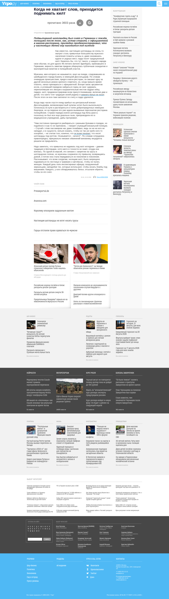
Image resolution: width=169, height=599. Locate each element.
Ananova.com (40, 200)
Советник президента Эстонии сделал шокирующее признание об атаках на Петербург (38, 487)
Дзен (92, 577)
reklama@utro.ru (121, 580)
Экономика (47, 4)
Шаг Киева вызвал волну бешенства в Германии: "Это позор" (97, 493)
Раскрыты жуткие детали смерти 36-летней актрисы (49, 293)
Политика (36, 4)
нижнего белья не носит (92, 94)
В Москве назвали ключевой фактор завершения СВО (67, 511)
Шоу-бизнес (24, 4)
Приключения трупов (52, 33)
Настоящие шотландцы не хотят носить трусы (56, 220)
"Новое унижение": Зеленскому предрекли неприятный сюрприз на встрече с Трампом (127, 499)
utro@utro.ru (120, 573)
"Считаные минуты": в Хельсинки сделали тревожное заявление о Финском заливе (40, 505)
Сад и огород (59, 4)
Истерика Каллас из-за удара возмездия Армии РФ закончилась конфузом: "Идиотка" (98, 487)
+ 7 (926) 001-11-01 (122, 578)
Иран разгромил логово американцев (127, 510)
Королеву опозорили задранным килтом (54, 210)
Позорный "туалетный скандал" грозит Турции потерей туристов (98, 498)
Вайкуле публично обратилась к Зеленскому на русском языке (37, 498)
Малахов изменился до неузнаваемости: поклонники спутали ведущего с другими (90, 287)
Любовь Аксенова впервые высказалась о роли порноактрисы (99, 505)
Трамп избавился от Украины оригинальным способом (36, 493)
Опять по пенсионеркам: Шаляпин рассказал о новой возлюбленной (87, 302)
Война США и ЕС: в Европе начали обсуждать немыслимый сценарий (126, 505)
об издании (61, 565)
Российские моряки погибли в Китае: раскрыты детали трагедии (49, 286)
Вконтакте (95, 565)
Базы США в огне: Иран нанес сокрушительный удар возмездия (66, 505)
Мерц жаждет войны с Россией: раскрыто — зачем (99, 511)
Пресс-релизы (73, 4)
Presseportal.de (41, 191)
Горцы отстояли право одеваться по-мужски (55, 230)
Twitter (94, 573)
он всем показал (82, 133)
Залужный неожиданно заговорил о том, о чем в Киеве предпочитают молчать (129, 493)
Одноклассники (97, 569)
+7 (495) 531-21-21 (122, 571)
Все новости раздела (33, 356)
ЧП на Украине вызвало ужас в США (67, 486)
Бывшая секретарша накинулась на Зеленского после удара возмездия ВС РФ (40, 511)
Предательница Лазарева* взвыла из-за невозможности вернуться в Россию (50, 300)
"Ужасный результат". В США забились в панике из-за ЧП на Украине (68, 493)
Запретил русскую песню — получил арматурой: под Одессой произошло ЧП (128, 486)
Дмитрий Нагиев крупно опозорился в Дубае (89, 295)
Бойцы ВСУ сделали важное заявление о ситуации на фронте (69, 498)
